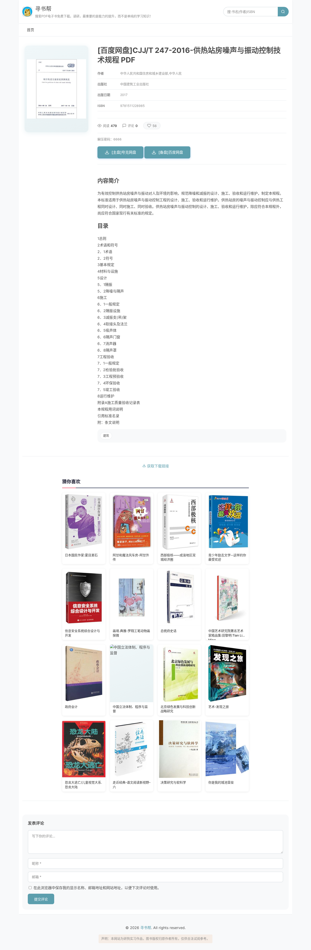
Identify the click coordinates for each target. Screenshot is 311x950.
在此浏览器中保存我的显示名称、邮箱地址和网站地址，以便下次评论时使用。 (97, 887)
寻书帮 (43, 8)
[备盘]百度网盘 (170, 152)
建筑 (106, 435)
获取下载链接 (157, 466)
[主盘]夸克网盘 (124, 152)
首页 (30, 30)
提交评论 (41, 899)
